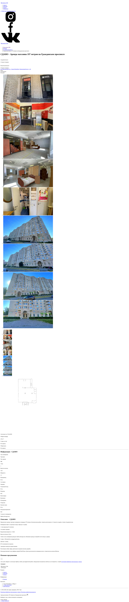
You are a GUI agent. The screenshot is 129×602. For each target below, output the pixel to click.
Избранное (5, 8)
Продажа (5, 6)
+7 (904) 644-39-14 (5, 11)
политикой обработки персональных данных (71, 561)
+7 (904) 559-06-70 (5, 600)
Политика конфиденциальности (28, 592)
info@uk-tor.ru (12, 11)
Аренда (5, 5)
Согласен (3, 564)
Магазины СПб (6, 47)
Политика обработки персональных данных (11, 592)
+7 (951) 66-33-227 (7, 585)
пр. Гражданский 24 (7, 49)
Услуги (4, 7)
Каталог (5, 48)
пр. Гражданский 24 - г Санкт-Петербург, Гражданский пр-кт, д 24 (16, 69)
